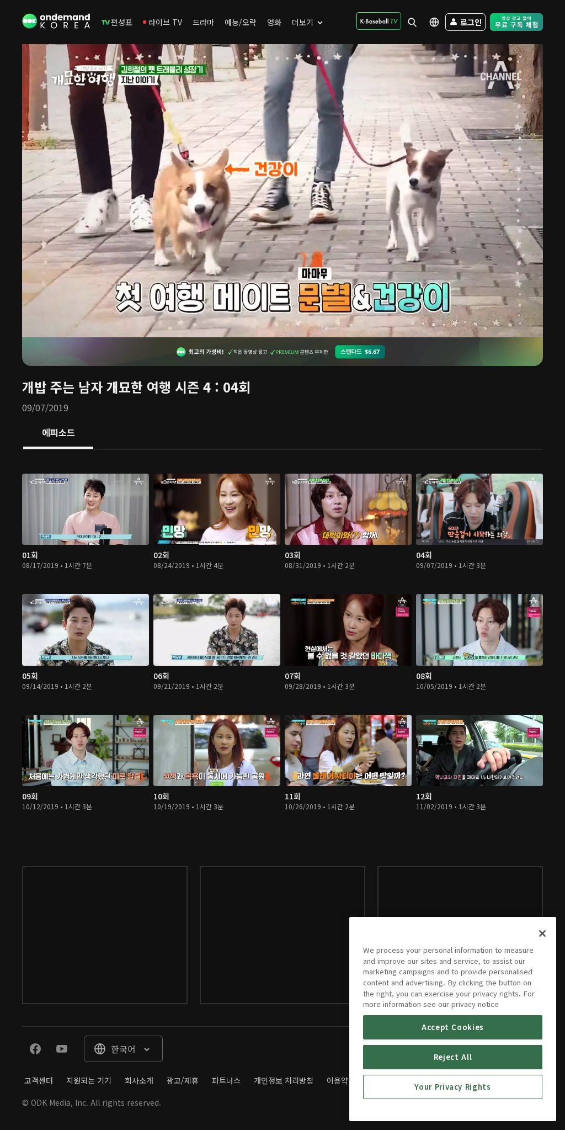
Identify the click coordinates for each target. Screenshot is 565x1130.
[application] (282, 190)
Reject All (453, 1057)
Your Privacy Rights (452, 1086)
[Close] (542, 933)
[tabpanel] (282, 646)
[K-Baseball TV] (378, 21)
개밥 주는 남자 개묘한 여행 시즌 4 (116, 386)
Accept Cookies (453, 1027)
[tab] (58, 433)
